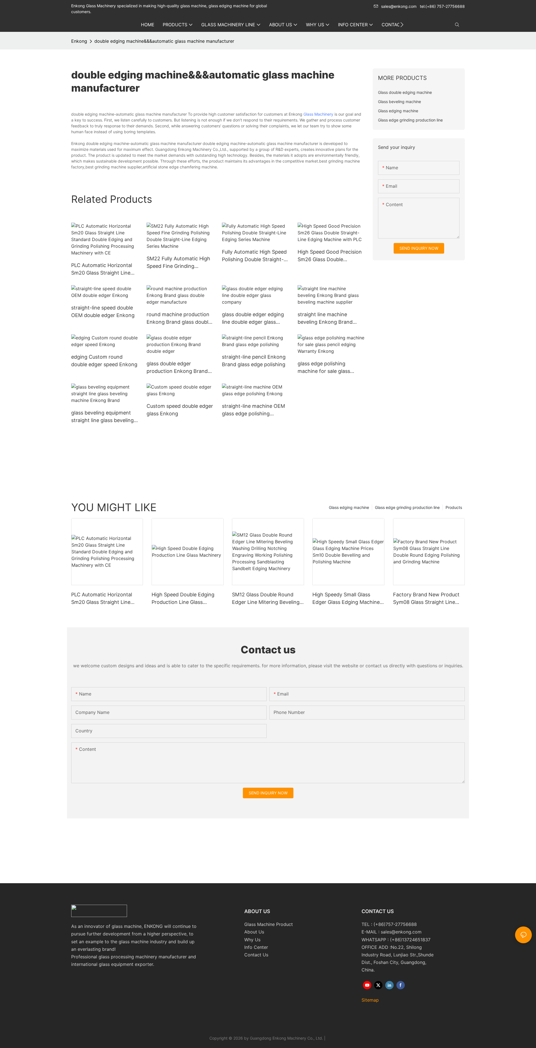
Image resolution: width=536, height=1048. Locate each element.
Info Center (256, 947)
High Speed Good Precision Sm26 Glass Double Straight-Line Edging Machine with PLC (330, 256)
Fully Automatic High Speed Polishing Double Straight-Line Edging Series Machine (254, 256)
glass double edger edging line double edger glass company (253, 318)
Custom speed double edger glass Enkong (180, 409)
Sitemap (370, 1000)
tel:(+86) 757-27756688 (442, 6)
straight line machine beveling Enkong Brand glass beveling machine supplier (325, 318)
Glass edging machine (349, 507)
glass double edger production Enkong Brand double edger (177, 368)
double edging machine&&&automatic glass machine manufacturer (164, 41)
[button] (401, 24)
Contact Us (256, 955)
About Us (254, 932)
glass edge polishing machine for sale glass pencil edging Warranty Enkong (325, 368)
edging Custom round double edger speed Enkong (104, 360)
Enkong (79, 41)
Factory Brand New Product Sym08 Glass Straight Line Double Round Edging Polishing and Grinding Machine (426, 599)
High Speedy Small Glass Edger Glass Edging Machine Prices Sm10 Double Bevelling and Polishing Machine (346, 599)
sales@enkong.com (399, 6)
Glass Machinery (318, 114)
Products (454, 507)
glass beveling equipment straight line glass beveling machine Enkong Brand (102, 417)
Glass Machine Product (268, 924)
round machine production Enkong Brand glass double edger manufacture (179, 318)
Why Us (252, 939)
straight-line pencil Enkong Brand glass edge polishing (254, 360)
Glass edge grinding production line (407, 507)
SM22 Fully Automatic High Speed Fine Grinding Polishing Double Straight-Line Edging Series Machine (179, 263)
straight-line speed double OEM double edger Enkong (103, 311)
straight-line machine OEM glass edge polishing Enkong (253, 410)
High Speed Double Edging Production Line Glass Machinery (183, 599)
